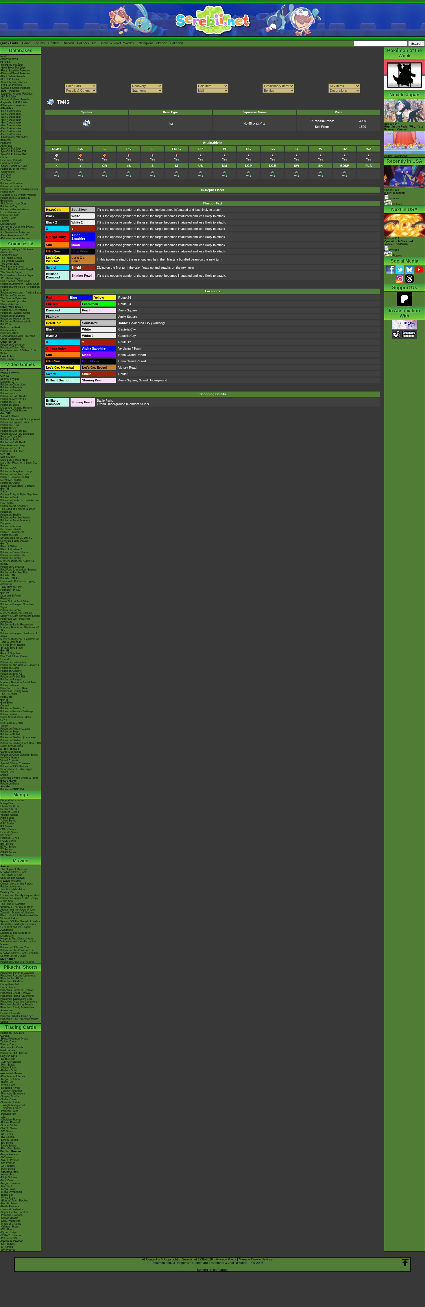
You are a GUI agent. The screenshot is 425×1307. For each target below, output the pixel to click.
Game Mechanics (10, 163)
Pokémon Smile (9, 439)
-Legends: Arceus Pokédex (16, 93)
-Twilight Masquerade (13, 1105)
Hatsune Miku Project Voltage (18, 194)
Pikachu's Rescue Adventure (17, 975)
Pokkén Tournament (12, 532)
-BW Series (7, 1137)
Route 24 (124, 297)
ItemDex (5, 140)
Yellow (4, 725)
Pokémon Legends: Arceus (16, 422)
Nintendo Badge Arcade (14, 540)
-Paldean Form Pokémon (15, 238)
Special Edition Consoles (15, 763)
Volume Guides (9, 814)
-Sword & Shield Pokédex (15, 87)
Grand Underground (153, 380)
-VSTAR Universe (10, 1235)
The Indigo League (11, 257)
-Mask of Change (10, 1223)
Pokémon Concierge (12, 344)
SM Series (6, 855)
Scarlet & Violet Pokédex (117, 43)
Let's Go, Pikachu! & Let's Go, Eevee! (18, 464)
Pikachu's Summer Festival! (17, 990)
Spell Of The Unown (12, 877)
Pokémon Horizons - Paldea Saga (20, 292)
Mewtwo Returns (10, 880)
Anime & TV (21, 243)
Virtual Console (9, 760)
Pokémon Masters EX (13, 399)
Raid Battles (7, 1050)
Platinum (5, 598)
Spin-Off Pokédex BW (13, 154)
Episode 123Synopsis (394, 194)
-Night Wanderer (10, 1220)
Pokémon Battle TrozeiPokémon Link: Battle (19, 502)
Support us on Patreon (212, 1269)
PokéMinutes (8, 330)
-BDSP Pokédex (10, 90)
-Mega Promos (9, 1154)
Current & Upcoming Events (17, 226)
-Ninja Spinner (8, 1177)
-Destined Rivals (10, 1087)
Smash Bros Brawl (11, 647)
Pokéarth (176, 43)
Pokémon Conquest (12, 566)
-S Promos (6, 1246)
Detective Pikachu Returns (16, 407)
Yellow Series (8, 820)
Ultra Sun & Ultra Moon (14, 459)
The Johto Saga (9, 263)
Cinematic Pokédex (12, 160)
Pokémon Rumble (11, 610)
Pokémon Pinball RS (12, 676)
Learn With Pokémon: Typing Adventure (17, 583)
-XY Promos (7, 1165)
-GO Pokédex (8, 96)
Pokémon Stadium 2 (12, 708)
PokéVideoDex (9, 333)
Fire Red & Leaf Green (13, 656)
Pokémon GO (8, 393)
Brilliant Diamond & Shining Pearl (20, 419)
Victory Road (127, 367)
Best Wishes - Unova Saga (16, 275)
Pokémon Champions (13, 384)
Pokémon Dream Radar (14, 552)
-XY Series (6, 1134)
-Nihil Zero (6, 1180)
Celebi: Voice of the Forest (16, 883)
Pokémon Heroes (10, 886)
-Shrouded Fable (10, 1102)
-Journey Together (11, 1090)
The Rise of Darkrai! (12, 903)
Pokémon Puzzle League (15, 728)
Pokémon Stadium (11, 740)
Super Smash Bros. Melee (16, 717)
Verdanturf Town (129, 348)
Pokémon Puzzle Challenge (16, 711)
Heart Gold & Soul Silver (14, 601)
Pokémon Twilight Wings (15, 312)
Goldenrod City (139, 323)
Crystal (4, 705)
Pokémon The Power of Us (16, 950)
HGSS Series (8, 840)
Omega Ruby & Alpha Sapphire (19, 494)
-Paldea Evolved (10, 1122)
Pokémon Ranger (10, 679)
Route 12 (124, 342)
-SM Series (7, 1131)
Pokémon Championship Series (19, 189)
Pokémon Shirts (9, 215)
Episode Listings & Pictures (16, 249)
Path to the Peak (10, 327)
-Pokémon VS (8, 1238)
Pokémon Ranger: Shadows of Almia (18, 635)
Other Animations (10, 338)
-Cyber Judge (8, 1232)
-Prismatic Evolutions (13, 1093)
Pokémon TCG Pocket (13, 410)
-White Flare (7, 1084)
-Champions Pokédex (13, 105)
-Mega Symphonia (11, 1191)
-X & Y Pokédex (9, 79)
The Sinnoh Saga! (11, 272)
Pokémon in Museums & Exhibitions (15, 199)
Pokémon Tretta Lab (12, 555)
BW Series (6, 843)
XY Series (6, 849)
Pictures (397, 204)
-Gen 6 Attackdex (10, 125)
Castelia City (127, 329)
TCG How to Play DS (13, 587)
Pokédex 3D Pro (10, 578)
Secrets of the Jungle (13, 956)
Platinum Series (9, 838)
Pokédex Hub (86, 43)
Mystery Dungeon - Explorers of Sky (19, 629)
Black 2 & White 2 (11, 549)
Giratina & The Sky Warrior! (17, 906)
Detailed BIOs (8, 809)
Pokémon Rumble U (12, 558)
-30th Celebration (10, 1061)
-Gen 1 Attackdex (10, 111)
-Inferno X (6, 1186)
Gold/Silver (6, 702)
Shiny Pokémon (9, 304)
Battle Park (104, 400)
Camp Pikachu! (9, 984)
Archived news (9, 59)
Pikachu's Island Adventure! (17, 995)
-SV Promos (7, 1157)
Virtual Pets (7, 772)
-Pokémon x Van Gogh (13, 203)
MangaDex (6, 803)
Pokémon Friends (10, 390)
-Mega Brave (8, 1189)
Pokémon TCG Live (12, 451)
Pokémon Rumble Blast (14, 572)
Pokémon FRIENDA (12, 789)
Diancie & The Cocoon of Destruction (15, 934)
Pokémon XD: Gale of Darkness (19, 665)
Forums (39, 43)
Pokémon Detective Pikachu (17, 961)
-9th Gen (5, 174)
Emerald (5, 659)
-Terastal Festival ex (12, 1209)
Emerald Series (9, 832)
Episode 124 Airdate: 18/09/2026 (398, 241)
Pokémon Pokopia (11, 387)
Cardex (4, 157)
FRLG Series (8, 829)
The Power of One (11, 875)
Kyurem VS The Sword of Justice (20, 921)
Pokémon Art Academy (14, 506)
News (3, 56)
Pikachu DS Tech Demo (14, 688)
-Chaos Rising (8, 1067)
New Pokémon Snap (12, 445)
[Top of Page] (405, 1262)
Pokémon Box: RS (11, 673)
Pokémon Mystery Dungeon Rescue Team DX (17, 435)
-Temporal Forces (10, 1108)
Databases (20, 50)
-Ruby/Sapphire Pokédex (15, 70)
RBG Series (7, 817)
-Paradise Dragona (11, 1215)
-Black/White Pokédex (13, 76)
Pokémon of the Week (13, 168)
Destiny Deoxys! (10, 892)
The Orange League (12, 260)
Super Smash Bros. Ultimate (17, 485)
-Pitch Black (7, 1064)
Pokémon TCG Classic (14, 1053)
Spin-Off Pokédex (10, 148)
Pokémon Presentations (14, 209)
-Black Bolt (6, 1082)
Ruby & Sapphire (10, 653)
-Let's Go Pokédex (11, 85)
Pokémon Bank (9, 497)
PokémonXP (7, 192)
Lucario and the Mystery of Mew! (20, 895)
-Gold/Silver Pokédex (12, 67)
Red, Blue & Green (11, 722)
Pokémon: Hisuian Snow (15, 318)
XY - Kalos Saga (10, 278)
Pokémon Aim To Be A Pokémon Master (20, 288)
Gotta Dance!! (8, 987)
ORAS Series (8, 852)
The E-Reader (8, 694)
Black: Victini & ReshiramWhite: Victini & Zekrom (19, 917)
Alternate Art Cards (11, 1047)
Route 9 (123, 374)
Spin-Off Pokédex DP (13, 151)
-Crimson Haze (9, 1226)
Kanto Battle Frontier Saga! (16, 269)
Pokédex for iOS (10, 589)
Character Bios (9, 255)
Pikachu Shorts (21, 967)
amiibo (4, 775)
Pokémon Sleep (9, 404)
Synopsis (394, 249)
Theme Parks (8, 218)
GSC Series (7, 823)
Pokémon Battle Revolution (16, 624)
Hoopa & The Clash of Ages (17, 938)
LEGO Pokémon (10, 212)
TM (170, 123)
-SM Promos (7, 1163)
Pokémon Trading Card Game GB (20, 743)
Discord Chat (8, 223)
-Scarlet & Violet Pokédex (15, 99)
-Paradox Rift (8, 1113)
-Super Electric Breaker (14, 1212)
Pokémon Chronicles (12, 295)
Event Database (10, 229)
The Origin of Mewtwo (13, 869)
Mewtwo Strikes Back (13, 872)
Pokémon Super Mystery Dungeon (15, 522)
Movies (20, 860)
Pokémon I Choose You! (14, 947)
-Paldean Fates (9, 1111)
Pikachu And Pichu (11, 978)
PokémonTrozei (9, 685)
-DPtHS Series (9, 1139)
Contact (53, 43)
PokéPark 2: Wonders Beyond (18, 569)
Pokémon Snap (9, 731)
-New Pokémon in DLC (14, 235)
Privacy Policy (226, 1259)
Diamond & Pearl (10, 595)
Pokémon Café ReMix (13, 396)
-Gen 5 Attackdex (10, 122)
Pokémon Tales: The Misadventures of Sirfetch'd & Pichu (18, 350)
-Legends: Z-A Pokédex (14, 102)
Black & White (8, 546)
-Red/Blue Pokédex (11, 64)
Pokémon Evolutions (12, 315)
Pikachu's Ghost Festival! (15, 993)
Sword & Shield (9, 416)
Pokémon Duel (9, 534)
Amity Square (127, 310)
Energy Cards (8, 1044)
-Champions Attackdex (14, 137)
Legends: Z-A (8, 381)
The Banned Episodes (13, 301)
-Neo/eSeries (8, 1145)
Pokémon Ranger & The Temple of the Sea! (19, 899)
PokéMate (6, 696)
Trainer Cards (8, 1041)
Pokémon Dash (9, 668)
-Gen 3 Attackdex (10, 116)
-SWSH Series (9, 1128)
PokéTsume (7, 359)
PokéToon (6, 324)
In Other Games (10, 757)
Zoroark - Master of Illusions (17, 912)
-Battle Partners (9, 1206)
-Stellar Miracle (9, 1217)
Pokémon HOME (10, 425)
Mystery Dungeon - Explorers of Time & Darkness (19, 640)
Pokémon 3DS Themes (14, 766)
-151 (2, 1116)
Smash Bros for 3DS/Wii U (16, 537)
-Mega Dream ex (10, 1183)
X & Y (3, 491)
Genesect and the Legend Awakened (15, 928)
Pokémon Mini (8, 714)
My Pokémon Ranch (12, 644)
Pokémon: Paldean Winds (15, 321)
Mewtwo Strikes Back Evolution (19, 953)
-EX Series (6, 1142)
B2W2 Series (8, 846)
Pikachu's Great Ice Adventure (18, 1001)
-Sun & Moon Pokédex (13, 82)
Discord (68, 43)
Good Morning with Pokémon (17, 336)
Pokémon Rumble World (14, 517)
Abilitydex (6, 145)
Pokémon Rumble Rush (14, 474)
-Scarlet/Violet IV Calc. (14, 166)
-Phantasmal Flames (12, 1076)
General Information (12, 800)
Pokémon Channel (11, 670)
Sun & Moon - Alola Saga (15, 281)
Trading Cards (20, 1027)
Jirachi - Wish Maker (12, 889)
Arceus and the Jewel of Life (17, 909)
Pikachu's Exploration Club (16, 998)
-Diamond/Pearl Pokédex (15, 73)
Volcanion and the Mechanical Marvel (18, 943)
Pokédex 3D (7, 575)
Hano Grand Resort (132, 355)
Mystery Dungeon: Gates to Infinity (17, 562)
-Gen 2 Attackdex (10, 113)
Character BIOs (9, 806)
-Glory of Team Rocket (14, 1200)
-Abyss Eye (7, 1174)
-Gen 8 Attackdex (10, 131)
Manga (20, 794)
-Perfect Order (8, 1070)
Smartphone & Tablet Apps (16, 769)
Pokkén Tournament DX (14, 477)
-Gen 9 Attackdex (10, 134)
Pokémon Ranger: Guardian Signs (17, 606)
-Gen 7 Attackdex (10, 128)
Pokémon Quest (10, 482)
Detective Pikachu (11, 480)
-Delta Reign (7, 1058)
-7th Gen (5, 180)
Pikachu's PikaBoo (11, 981)
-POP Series (7, 1168)
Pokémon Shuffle (10, 514)
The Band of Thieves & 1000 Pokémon (17, 510)
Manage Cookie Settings (256, 1259)
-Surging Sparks (9, 1096)
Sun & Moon (7, 456)
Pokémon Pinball (10, 734)
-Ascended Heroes (11, 1073)
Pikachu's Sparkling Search (16, 1004)
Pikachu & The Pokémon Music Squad (19, 1020)
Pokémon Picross (10, 526)
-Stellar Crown (8, 1099)
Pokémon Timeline (11, 183)
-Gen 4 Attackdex (10, 119)
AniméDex (6, 252)
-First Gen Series (10, 1148)
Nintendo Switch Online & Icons (19, 777)
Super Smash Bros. (12, 746)
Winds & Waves (10, 373)
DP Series (6, 835)
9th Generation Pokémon (15, 232)
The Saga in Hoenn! (12, 266)
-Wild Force (7, 1229)
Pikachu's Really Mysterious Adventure (17, 1009)
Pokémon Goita (9, 783)
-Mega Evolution (10, 1079)
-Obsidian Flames (10, 1119)
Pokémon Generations (13, 310)
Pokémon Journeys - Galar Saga (19, 284)
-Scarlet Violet (8, 1125)
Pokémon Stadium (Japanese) (18, 737)
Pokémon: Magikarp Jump (16, 471)
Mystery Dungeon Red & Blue (18, 682)
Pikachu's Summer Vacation (17, 972)
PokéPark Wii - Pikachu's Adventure (15, 620)
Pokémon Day (8, 206)
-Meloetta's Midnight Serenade (18, 924)
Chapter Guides (9, 812)
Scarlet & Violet (9, 378)
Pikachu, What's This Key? (16, 1016)
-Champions (7, 171)
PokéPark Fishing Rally (14, 691)
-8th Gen (5, 177)
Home (26, 43)
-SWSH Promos (9, 1160)
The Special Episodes (13, 298)
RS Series (6, 826)
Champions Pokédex (152, 43)
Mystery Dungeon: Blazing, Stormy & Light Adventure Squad (20, 614)
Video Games (20, 364)
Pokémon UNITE (10, 401)
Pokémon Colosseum (13, 662)
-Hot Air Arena (8, 1203)
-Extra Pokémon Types (14, 1038)
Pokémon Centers (11, 186)
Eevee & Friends (10, 1013)
